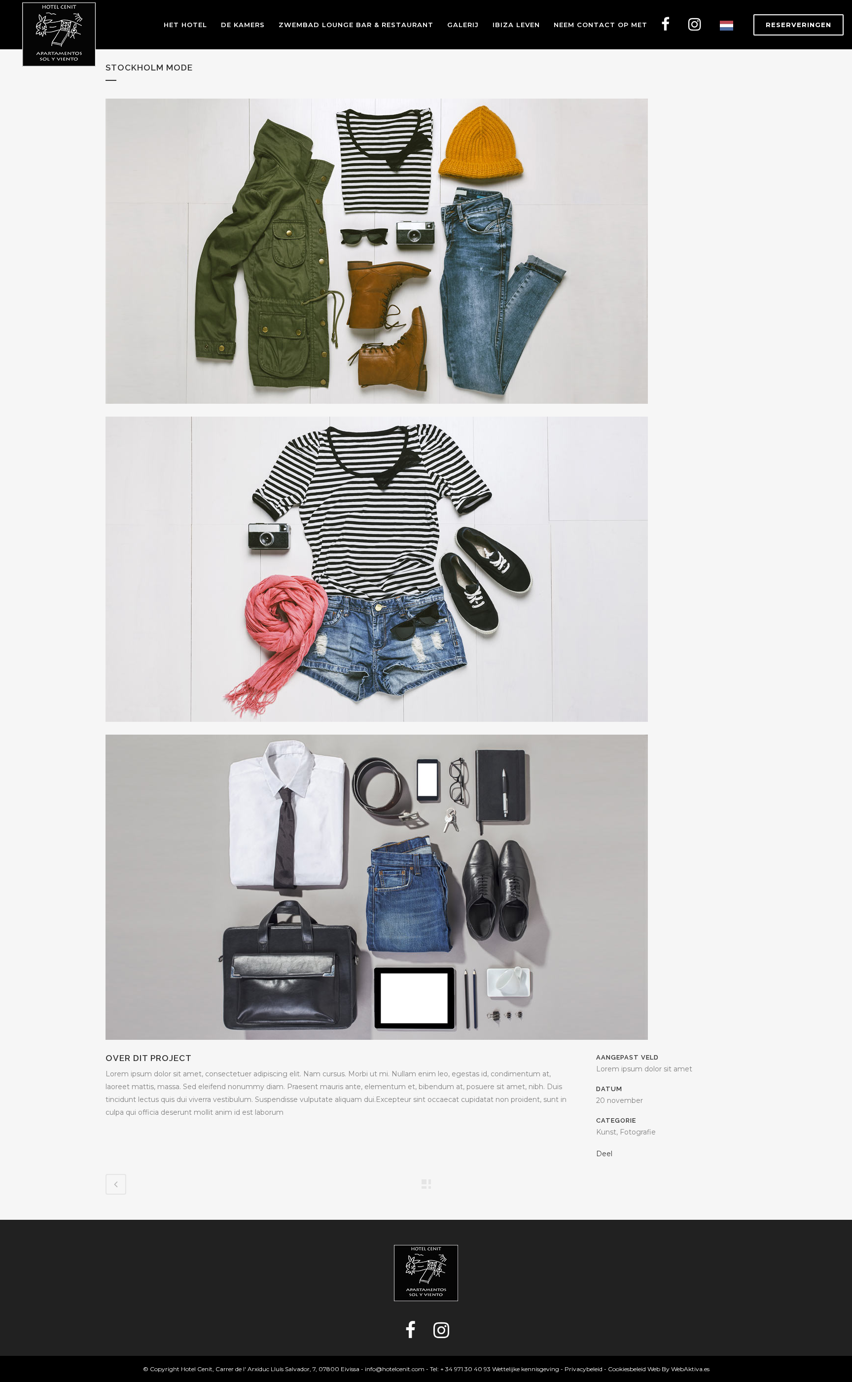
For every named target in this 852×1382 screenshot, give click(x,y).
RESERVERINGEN (798, 25)
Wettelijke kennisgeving (525, 1369)
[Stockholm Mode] (377, 410)
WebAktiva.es (690, 1369)
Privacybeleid (584, 1369)
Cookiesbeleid (627, 1369)
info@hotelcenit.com (395, 1369)
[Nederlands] (729, 24)
